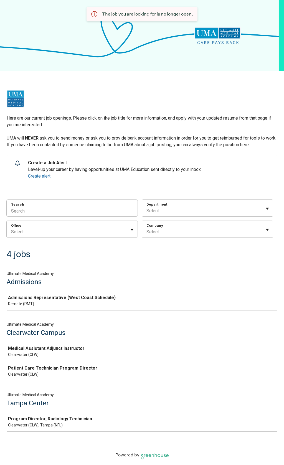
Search (17, 204)
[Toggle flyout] (267, 208)
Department (156, 204)
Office (16, 225)
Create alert (39, 176)
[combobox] (147, 211)
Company (154, 225)
